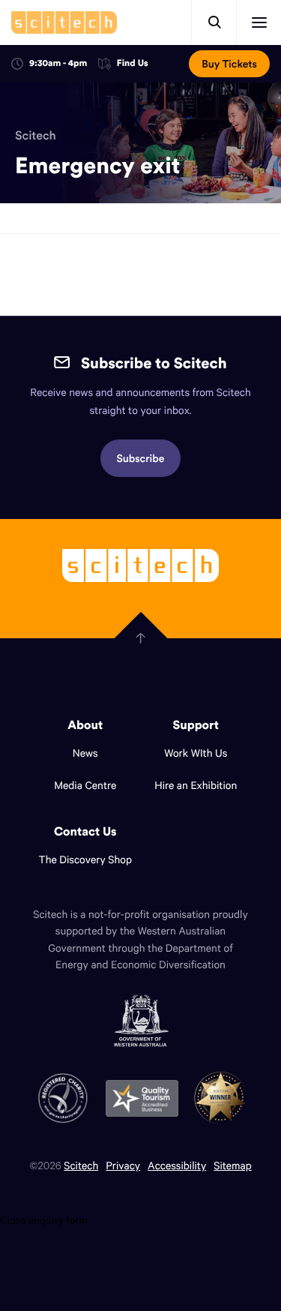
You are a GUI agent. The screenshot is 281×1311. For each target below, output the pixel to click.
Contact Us (85, 831)
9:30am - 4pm (58, 63)
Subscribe (141, 458)
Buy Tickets (229, 63)
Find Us (132, 64)
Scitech (35, 135)
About (85, 725)
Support (196, 725)
